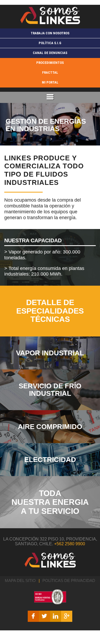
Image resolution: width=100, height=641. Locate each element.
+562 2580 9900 (69, 544)
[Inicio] (50, 15)
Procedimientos (50, 63)
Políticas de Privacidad (68, 580)
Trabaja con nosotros (50, 33)
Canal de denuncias (50, 53)
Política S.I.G (50, 43)
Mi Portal (50, 82)
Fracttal (50, 72)
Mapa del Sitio (20, 580)
